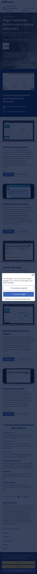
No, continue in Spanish (19, 288)
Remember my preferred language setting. (18, 299)
